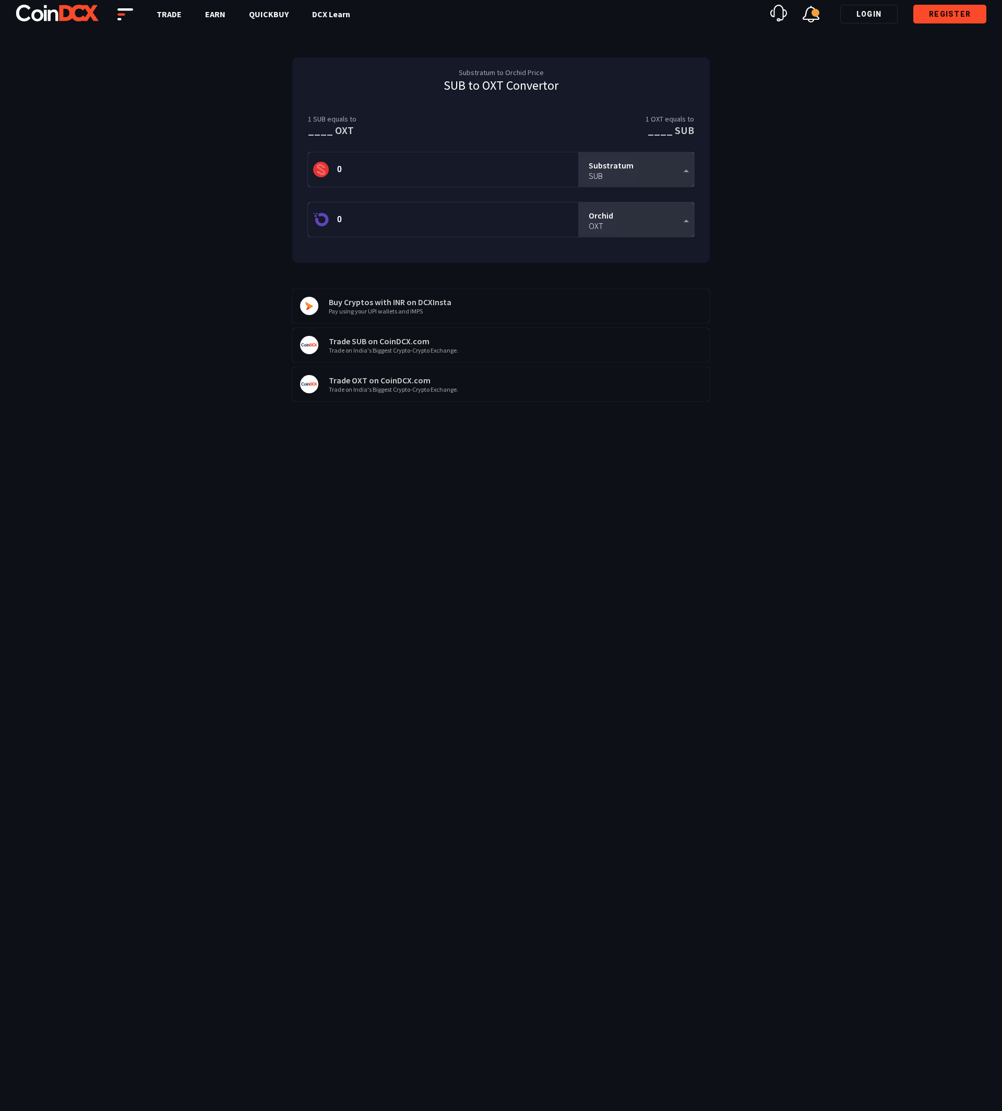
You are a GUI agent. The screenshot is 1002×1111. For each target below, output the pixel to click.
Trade (169, 14)
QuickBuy (269, 14)
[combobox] (636, 169)
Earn (215, 14)
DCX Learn (331, 14)
